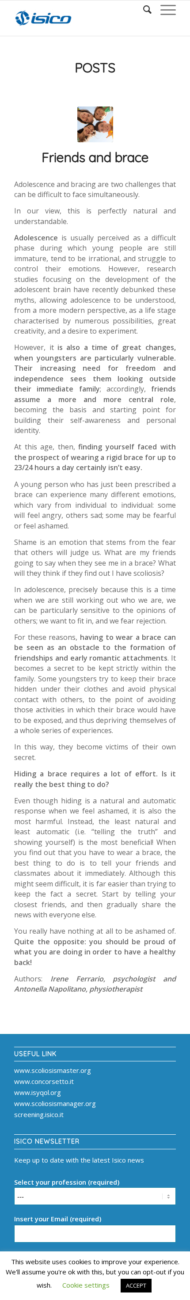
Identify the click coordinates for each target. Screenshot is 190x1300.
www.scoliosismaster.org (52, 1070)
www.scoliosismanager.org (55, 1103)
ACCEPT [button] (136, 1285)
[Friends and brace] (95, 124)
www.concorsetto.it (44, 1081)
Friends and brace (95, 157)
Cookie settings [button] (86, 1285)
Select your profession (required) (66, 1182)
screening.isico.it (39, 1114)
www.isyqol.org (37, 1092)
